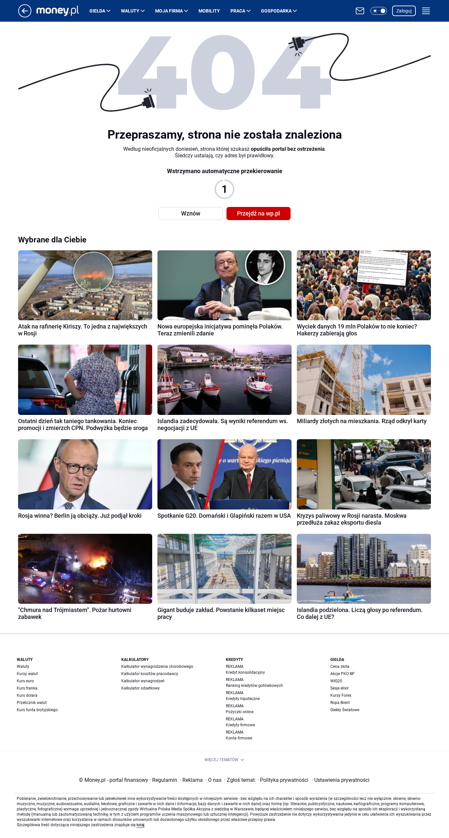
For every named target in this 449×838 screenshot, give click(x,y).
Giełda (97, 10)
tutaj (140, 825)
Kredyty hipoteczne (243, 698)
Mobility (209, 10)
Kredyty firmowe (240, 725)
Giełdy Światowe (344, 710)
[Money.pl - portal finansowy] (62, 11)
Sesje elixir (339, 688)
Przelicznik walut (32, 702)
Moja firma (169, 10)
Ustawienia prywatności (340, 780)
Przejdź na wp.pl (258, 213)
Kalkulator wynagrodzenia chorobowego (157, 666)
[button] (378, 11)
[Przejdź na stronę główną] (25, 15)
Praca (237, 10)
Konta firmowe (239, 738)
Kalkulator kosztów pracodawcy (149, 673)
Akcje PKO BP (342, 673)
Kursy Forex (340, 695)
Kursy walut (27, 673)
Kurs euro (25, 681)
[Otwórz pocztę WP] (360, 11)
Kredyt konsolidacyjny (245, 672)
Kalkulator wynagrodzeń (143, 681)
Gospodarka (276, 10)
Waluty (130, 10)
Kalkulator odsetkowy (140, 688)
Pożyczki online (239, 712)
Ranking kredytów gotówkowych (254, 685)
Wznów (190, 213)
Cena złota (339, 666)
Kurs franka (27, 688)
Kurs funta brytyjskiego (37, 710)
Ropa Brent (340, 702)
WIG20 (336, 681)
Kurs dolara (27, 695)
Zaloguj (404, 10)
